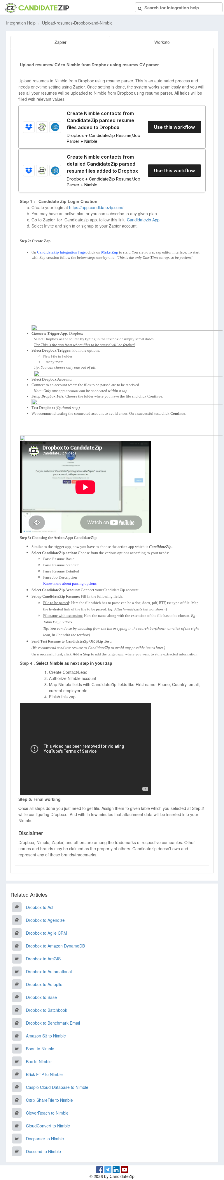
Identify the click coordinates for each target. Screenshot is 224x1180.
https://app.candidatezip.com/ (96, 207)
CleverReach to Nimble (47, 1113)
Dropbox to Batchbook (46, 1010)
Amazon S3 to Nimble (46, 1036)
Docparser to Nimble (45, 1138)
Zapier (60, 42)
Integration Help (21, 23)
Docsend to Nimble (43, 1151)
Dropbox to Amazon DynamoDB (55, 946)
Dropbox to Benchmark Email (53, 1023)
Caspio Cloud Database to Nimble (57, 1087)
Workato (162, 42)
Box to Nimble (39, 1061)
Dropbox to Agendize (45, 920)
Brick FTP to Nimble (44, 1074)
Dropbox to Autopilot (45, 984)
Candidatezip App (144, 220)
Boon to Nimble (40, 1048)
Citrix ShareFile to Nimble (49, 1100)
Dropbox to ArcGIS (43, 959)
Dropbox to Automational (49, 971)
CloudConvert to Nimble (48, 1126)
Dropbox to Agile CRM (46, 933)
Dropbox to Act (39, 907)
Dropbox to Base (41, 997)
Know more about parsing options (70, 583)
